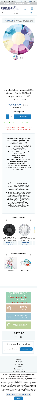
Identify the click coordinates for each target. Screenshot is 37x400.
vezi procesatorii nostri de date (17, 394)
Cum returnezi (18, 369)
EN (26, 1)
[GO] (31, 12)
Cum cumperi (18, 361)
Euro (34, 1)
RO (22, 1)
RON (29, 1)
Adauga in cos (24, 117)
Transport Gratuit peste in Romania (18, 297)
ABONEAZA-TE (26, 349)
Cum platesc (18, 364)
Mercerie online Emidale (12, 19)
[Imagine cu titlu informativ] (15, 57)
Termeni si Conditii (18, 371)
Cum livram (18, 366)
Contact (13, 1)
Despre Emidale (5, 1)
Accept (18, 398)
